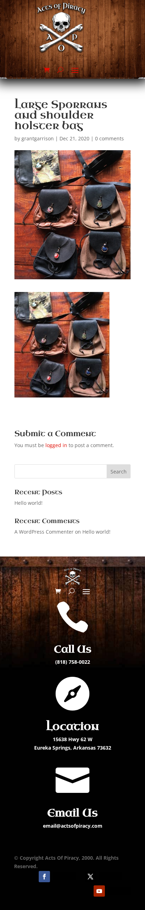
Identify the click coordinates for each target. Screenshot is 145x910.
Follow (64, 876)
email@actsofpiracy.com (72, 825)
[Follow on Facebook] (44, 876)
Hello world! (28, 502)
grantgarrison (37, 138)
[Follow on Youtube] (99, 891)
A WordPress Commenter (44, 531)
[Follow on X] (90, 876)
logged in (56, 445)
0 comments (109, 138)
